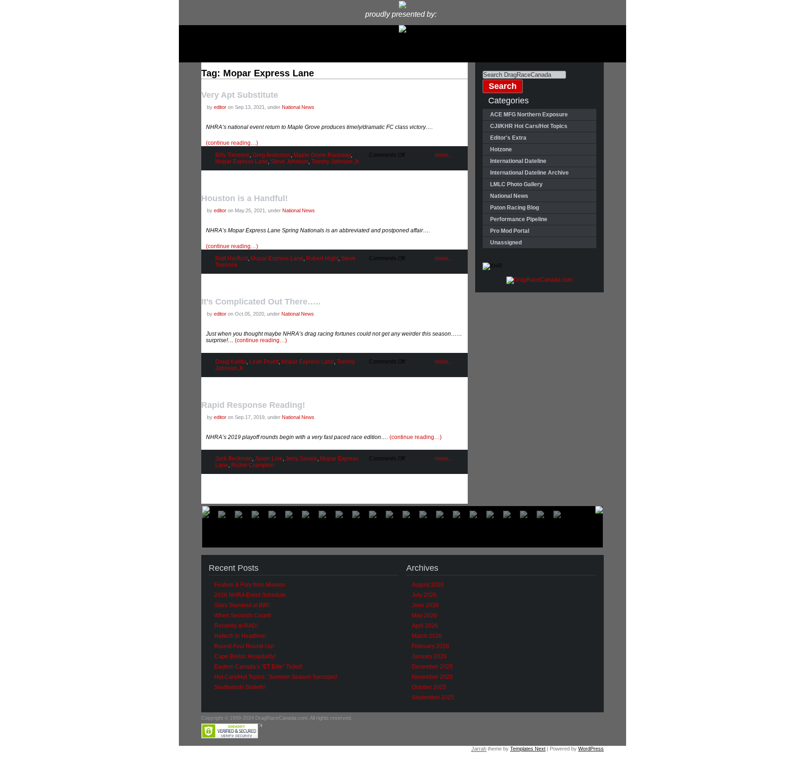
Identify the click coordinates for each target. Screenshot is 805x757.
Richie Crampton (252, 465)
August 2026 (428, 584)
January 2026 (429, 656)
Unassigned (506, 242)
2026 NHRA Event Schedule (250, 595)
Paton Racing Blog (514, 207)
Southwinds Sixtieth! (240, 687)
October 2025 (429, 687)
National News (298, 107)
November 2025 (432, 677)
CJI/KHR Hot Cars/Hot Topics (528, 126)
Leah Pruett (264, 361)
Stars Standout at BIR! (242, 605)
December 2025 (432, 666)
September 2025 (433, 697)
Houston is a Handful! (244, 198)
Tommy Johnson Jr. (335, 161)
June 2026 (425, 605)
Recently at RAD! (236, 625)
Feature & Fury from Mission (249, 584)
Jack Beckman (233, 458)
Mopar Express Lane (241, 161)
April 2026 (425, 625)
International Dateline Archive (529, 172)
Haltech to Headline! (240, 636)
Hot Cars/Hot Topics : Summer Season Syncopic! (275, 677)
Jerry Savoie (301, 458)
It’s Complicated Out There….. (261, 301)
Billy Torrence (232, 155)
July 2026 (424, 595)
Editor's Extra (508, 138)
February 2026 (430, 646)
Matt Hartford (231, 258)
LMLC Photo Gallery (516, 184)
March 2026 (427, 636)
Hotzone (501, 149)
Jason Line (269, 458)
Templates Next (528, 748)
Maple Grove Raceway (322, 155)
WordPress (591, 748)
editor (220, 107)
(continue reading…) (232, 143)
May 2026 (424, 615)
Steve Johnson (289, 161)
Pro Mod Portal (509, 231)
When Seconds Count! (242, 615)
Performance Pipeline (518, 219)
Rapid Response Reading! (253, 405)
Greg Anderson (271, 155)
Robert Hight (322, 258)
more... (443, 155)
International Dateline (518, 161)
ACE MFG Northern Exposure (529, 114)
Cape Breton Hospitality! (245, 656)
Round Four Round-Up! (244, 646)
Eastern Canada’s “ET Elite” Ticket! (258, 666)
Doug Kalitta (230, 361)
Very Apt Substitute (239, 95)
